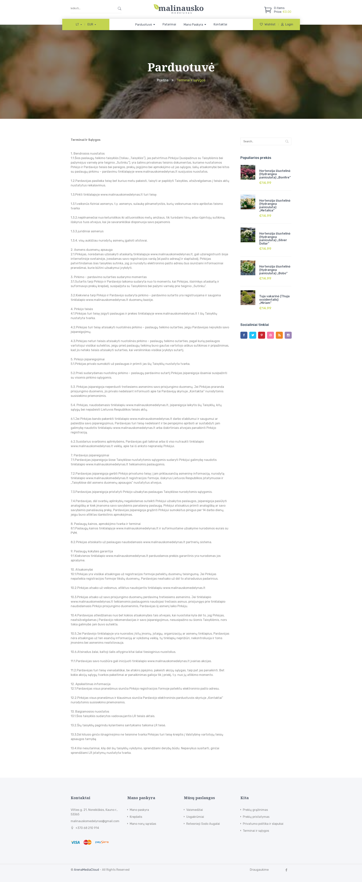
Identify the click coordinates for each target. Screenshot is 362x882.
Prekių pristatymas (256, 817)
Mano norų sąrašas (143, 824)
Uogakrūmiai (195, 817)
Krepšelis (136, 817)
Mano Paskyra (193, 24)
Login (289, 24)
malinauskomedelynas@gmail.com (95, 821)
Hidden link (181, 6)
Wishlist (270, 24)
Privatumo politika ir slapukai (263, 824)
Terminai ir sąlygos (256, 830)
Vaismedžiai (194, 810)
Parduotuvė (143, 24)
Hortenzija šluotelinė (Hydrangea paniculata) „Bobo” (274, 270)
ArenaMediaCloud (86, 869)
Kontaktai (220, 24)
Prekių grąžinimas (255, 810)
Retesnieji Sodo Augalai (203, 824)
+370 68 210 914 (87, 828)
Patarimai (169, 24)
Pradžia (162, 80)
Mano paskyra (139, 810)
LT (77, 24)
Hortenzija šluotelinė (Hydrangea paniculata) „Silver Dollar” (274, 238)
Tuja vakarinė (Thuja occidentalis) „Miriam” (274, 299)
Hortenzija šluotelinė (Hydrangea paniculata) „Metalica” (274, 205)
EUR (90, 24)
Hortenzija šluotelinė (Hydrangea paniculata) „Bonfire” (275, 174)
